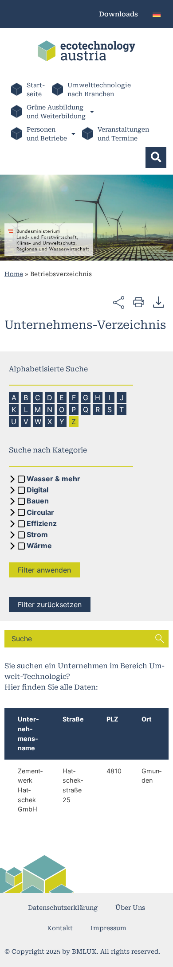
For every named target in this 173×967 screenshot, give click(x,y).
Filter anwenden (44, 569)
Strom (37, 535)
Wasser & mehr (53, 479)
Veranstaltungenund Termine (123, 134)
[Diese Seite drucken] (138, 301)
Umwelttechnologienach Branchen (99, 89)
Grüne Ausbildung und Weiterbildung (56, 112)
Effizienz (42, 524)
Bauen (38, 501)
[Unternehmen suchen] (160, 638)
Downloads (118, 14)
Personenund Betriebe (47, 134)
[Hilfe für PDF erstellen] (158, 302)
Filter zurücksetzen (50, 604)
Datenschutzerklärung (63, 907)
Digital (37, 490)
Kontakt (60, 928)
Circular (40, 513)
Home (13, 273)
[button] (155, 157)
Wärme (39, 546)
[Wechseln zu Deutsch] (156, 14)
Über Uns (130, 907)
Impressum (108, 928)
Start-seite (36, 89)
